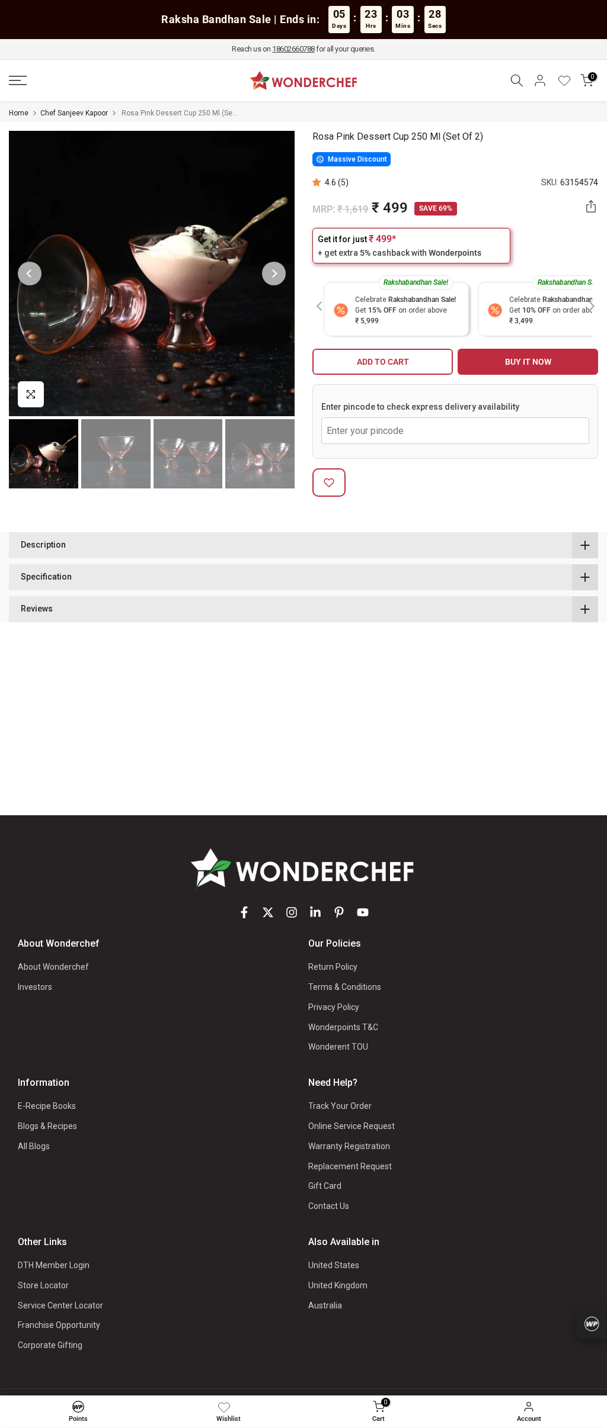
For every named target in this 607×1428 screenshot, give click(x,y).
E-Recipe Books (47, 1106)
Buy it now (528, 361)
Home (18, 113)
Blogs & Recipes (47, 1126)
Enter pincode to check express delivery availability (420, 406)
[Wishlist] (568, 80)
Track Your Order (340, 1106)
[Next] (274, 273)
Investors (35, 987)
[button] (318, 182)
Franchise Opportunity (59, 1325)
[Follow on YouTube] (363, 912)
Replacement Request (350, 1166)
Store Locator (43, 1285)
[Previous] (29, 273)
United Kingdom (338, 1285)
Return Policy (332, 967)
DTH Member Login (54, 1265)
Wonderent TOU (338, 1046)
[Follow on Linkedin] (315, 912)
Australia (325, 1305)
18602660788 (293, 48)
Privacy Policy (333, 1007)
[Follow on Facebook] (244, 912)
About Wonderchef (53, 967)
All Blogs (34, 1146)
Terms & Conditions (344, 987)
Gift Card (324, 1186)
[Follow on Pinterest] (339, 912)
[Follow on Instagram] (292, 912)
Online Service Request (351, 1126)
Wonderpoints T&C (343, 1027)
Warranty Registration (349, 1146)
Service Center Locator (60, 1305)
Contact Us (328, 1206)
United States (333, 1265)
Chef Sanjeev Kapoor (74, 113)
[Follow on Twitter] (268, 912)
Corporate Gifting (50, 1345)
